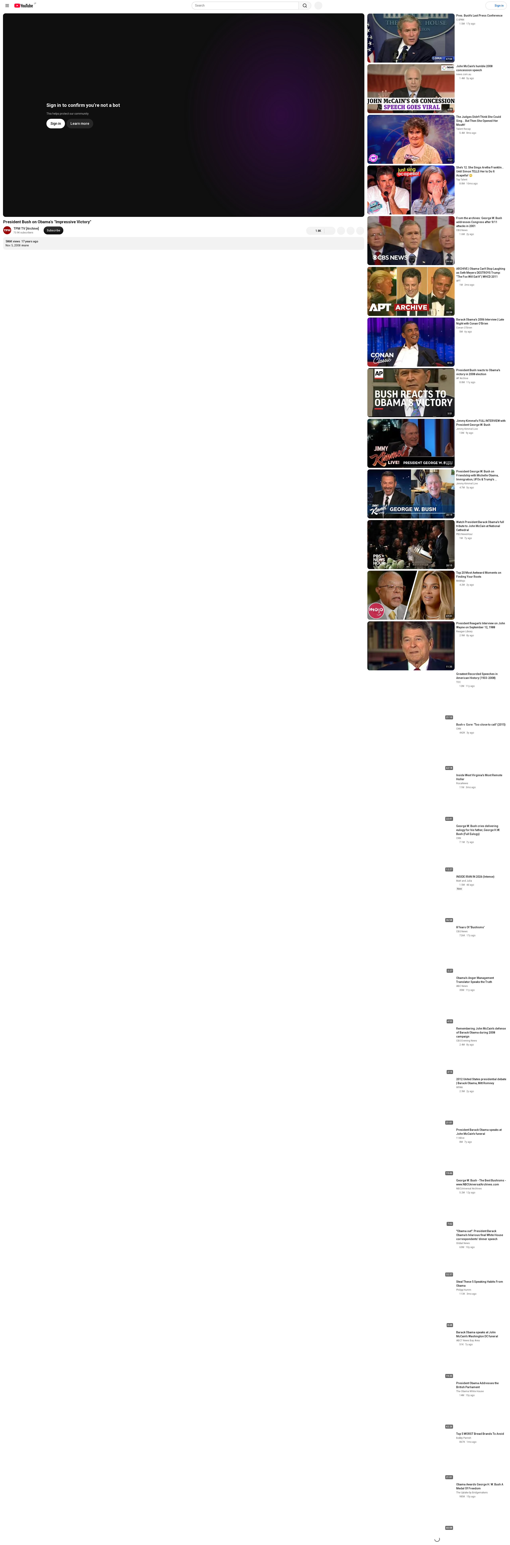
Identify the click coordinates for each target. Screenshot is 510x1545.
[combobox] (246, 5)
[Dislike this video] (329, 231)
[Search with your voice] (318, 6)
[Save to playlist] (351, 231)
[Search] (304, 6)
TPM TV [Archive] (26, 228)
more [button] (25, 245)
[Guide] (7, 5)
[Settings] (480, 5)
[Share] (341, 231)
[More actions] (360, 231)
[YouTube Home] (23, 5)
